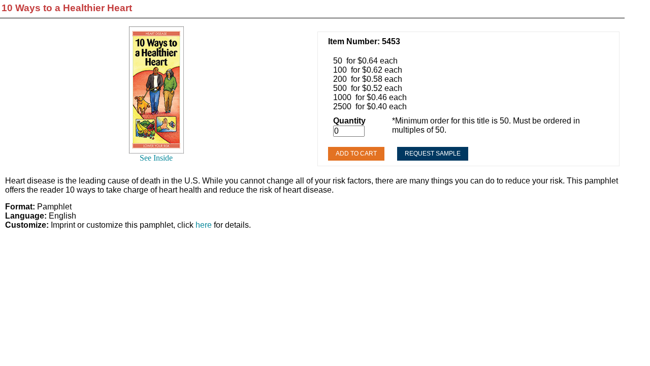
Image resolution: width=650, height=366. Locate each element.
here (204, 225)
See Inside (156, 158)
